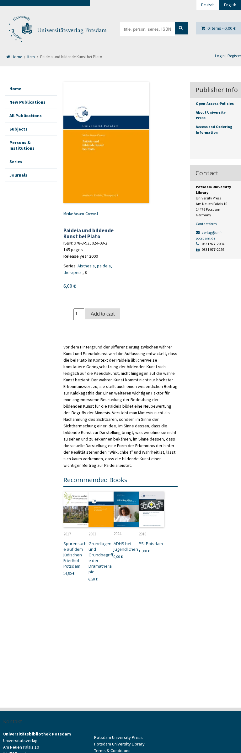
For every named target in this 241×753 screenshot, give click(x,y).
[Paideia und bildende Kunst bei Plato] (106, 142)
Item (31, 56)
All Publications (25, 115)
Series (15, 161)
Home (16, 56)
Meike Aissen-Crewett (80, 213)
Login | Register (228, 56)
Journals (18, 175)
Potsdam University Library (119, 744)
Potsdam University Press (118, 737)
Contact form (206, 223)
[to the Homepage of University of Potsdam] (20, 30)
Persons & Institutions (22, 145)
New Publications (27, 102)
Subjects (18, 129)
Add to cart (103, 314)
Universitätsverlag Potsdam (72, 30)
